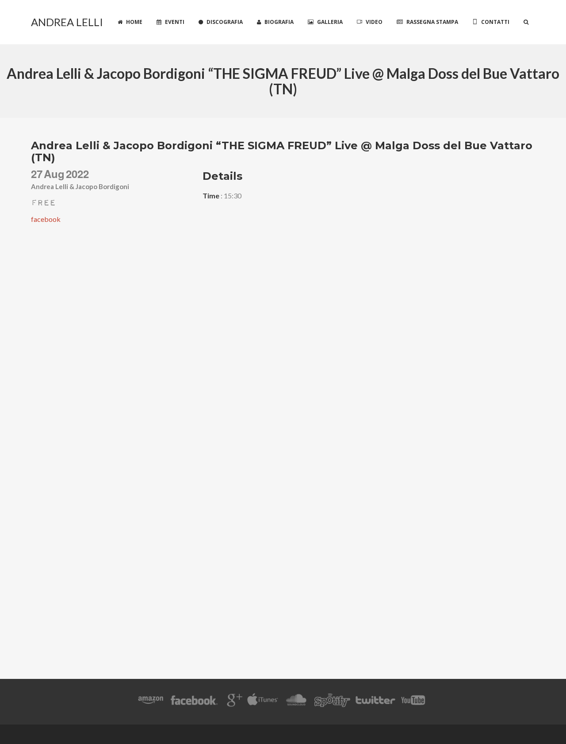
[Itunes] (262, 701)
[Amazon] (150, 701)
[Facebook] (194, 701)
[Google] (233, 701)
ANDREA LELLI (67, 22)
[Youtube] (413, 701)
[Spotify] (332, 701)
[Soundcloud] (296, 701)
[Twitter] (375, 701)
